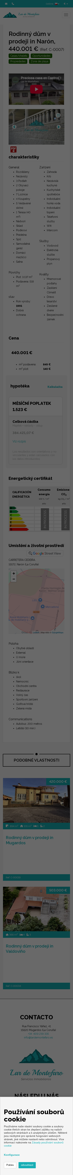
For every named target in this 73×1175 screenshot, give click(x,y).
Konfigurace (12, 1154)
